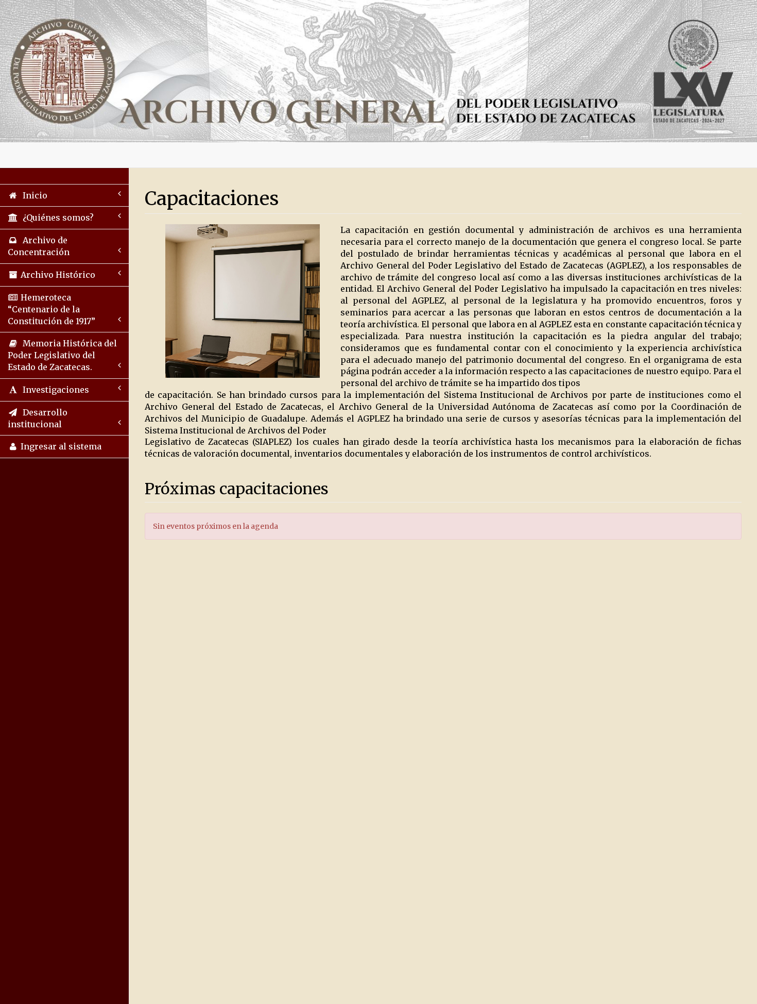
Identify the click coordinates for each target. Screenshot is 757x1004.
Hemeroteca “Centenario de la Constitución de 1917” (51, 309)
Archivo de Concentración (39, 246)
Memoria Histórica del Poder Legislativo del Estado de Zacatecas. (62, 355)
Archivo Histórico (57, 275)
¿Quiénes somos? (56, 217)
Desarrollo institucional (37, 418)
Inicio (33, 195)
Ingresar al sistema (60, 446)
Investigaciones (54, 389)
